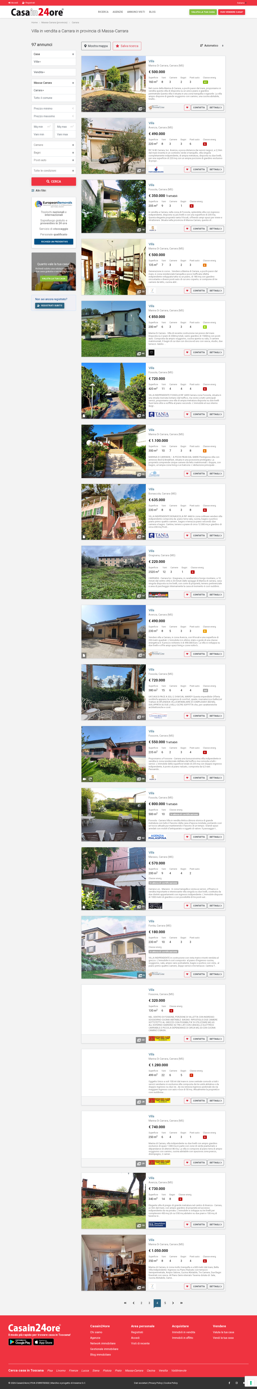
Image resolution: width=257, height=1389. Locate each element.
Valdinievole (178, 1370)
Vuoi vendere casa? (231, 12)
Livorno (60, 1370)
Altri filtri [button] (41, 190)
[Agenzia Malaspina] (157, 837)
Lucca (85, 1370)
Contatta (199, 107)
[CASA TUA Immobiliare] (158, 594)
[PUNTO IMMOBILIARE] (156, 169)
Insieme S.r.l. (79, 1383)
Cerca (56, 181)
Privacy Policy (155, 1383)
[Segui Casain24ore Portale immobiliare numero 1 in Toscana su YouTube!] (244, 1383)
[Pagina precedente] (133, 1303)
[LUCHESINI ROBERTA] (157, 1224)
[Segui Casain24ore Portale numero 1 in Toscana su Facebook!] (229, 1383)
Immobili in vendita (183, 1332)
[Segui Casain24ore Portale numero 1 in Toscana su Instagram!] (236, 1383)
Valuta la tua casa (203, 12)
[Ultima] (181, 1303)
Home (34, 22)
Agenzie (118, 11)
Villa (151, 61)
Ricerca (103, 11)
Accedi (135, 1337)
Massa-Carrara (134, 1370)
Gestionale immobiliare (104, 1349)
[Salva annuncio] (187, 108)
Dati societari (140, 1383)
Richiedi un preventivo (54, 242)
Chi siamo (96, 1332)
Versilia (163, 1370)
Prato (118, 1370)
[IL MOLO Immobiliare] (155, 905)
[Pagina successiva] (173, 1303)
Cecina (151, 1370)
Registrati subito (51, 305)
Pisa (50, 1370)
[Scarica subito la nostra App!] (20, 1341)
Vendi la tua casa (223, 1337)
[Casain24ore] (37, 12)
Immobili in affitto (182, 1337)
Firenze (73, 1370)
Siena (95, 1370)
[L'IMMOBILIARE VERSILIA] (158, 715)
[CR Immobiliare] (159, 1038)
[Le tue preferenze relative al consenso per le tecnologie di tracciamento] (251, 1383)
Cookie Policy (171, 1383)
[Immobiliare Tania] (159, 414)
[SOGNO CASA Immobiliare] (154, 473)
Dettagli (215, 107)
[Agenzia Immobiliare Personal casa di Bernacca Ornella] (157, 107)
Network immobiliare (103, 1343)
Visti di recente (140, 1343)
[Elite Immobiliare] (151, 352)
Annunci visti (136, 11)
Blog (152, 11)
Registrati (137, 1332)
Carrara (75, 22)
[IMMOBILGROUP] (152, 290)
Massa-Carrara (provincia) (54, 22)
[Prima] (125, 1303)
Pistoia (107, 1370)
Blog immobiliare (100, 1354)
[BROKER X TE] (153, 228)
